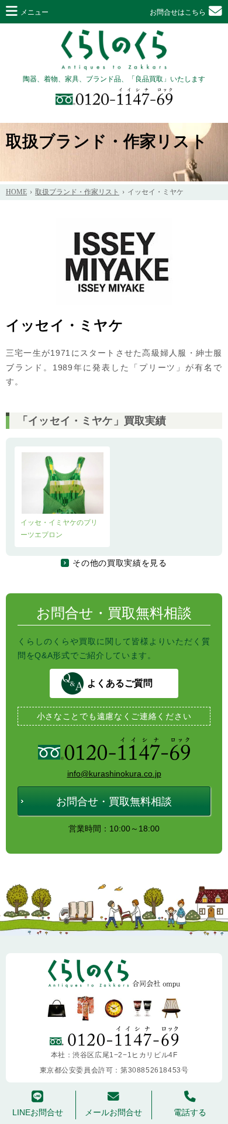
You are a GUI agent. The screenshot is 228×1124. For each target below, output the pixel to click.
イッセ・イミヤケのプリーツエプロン (59, 528)
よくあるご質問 (120, 683)
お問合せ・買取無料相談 (114, 801)
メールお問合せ (113, 1112)
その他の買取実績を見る (119, 563)
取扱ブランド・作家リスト (107, 141)
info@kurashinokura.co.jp (114, 773)
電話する (190, 1112)
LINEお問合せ (37, 1112)
